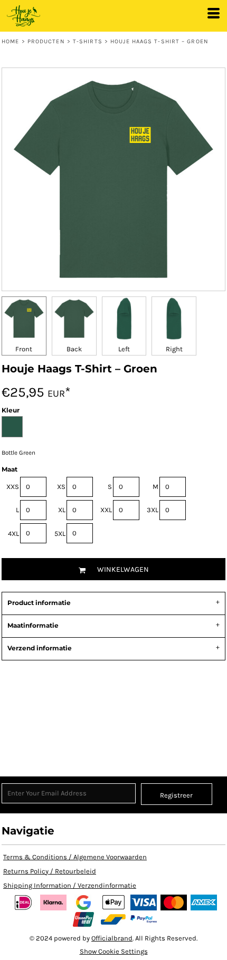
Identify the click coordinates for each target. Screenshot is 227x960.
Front (23, 349)
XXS (12, 487)
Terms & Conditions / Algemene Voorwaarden (75, 857)
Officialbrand (112, 938)
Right (174, 349)
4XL (13, 533)
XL (61, 510)
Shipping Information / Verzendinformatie (69, 885)
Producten (46, 41)
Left (124, 349)
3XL (152, 510)
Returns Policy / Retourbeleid (49, 871)
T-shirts (87, 41)
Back (74, 349)
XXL (106, 510)
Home (10, 41)
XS (61, 487)
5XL (59, 533)
